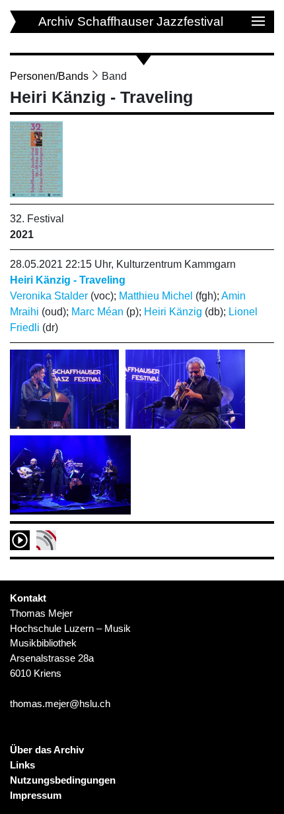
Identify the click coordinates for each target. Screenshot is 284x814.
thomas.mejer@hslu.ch (60, 703)
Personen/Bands (49, 76)
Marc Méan (97, 311)
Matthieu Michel (156, 295)
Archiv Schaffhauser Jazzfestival (130, 21)
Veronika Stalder (49, 295)
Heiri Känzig (173, 311)
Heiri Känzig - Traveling (67, 280)
